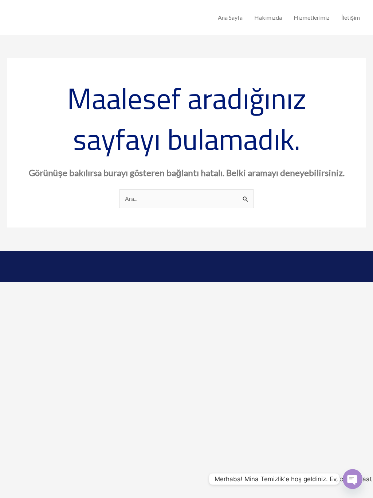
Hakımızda (268, 17)
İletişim (350, 17)
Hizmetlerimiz (312, 17)
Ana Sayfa (230, 17)
